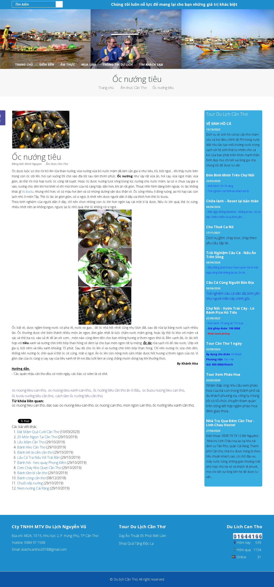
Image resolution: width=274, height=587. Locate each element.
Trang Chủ (24, 64)
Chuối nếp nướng (30, 483)
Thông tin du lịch (117, 64)
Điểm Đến (46, 64)
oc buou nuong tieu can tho (163, 390)
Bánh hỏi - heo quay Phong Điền (42, 462)
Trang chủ (106, 87)
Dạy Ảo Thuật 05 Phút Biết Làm (142, 535)
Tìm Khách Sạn (151, 64)
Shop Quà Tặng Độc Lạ (136, 543)
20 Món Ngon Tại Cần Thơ (37, 437)
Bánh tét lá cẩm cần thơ (35, 452)
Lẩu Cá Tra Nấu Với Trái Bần (39, 457)
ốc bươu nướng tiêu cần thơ (32, 395)
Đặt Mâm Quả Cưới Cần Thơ (38, 431)
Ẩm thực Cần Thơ (133, 87)
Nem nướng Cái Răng (33, 488)
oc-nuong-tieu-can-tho (29, 390)
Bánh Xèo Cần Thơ (31, 447)
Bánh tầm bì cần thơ (32, 472)
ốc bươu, (28, 191)
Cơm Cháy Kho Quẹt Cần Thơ (39, 467)
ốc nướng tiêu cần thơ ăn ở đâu (116, 390)
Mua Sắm (88, 64)
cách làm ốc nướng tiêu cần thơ (78, 395)
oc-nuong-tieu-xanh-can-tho (69, 390)
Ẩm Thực (67, 64)
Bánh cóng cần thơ (31, 478)
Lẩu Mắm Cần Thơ (31, 442)
